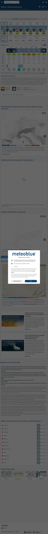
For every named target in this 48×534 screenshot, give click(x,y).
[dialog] (24, 267)
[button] (24, 266)
